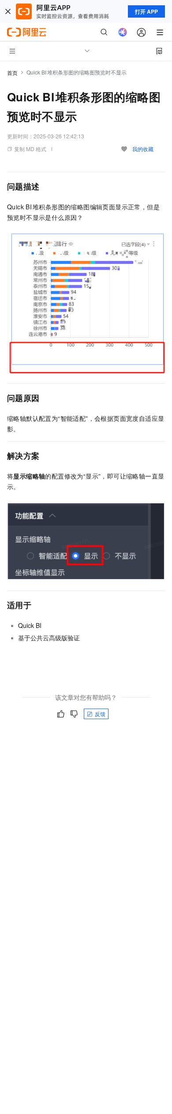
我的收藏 (142, 148)
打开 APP (146, 11)
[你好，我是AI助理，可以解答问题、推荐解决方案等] (122, 32)
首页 (12, 72)
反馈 (100, 713)
